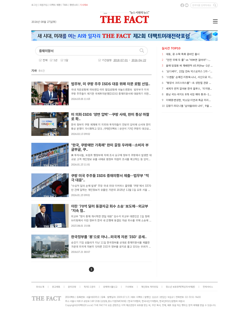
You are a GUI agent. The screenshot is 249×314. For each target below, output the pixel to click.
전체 (45, 60)
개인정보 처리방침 (149, 286)
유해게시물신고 (110, 286)
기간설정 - (116, 60)
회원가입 (43, 5)
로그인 (34, 5)
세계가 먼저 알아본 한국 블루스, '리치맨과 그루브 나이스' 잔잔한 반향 (204, 88)
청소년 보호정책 (173, 286)
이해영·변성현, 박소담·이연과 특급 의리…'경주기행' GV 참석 (199, 100)
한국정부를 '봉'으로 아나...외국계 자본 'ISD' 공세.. (109, 237)
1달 (66, 60)
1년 (55, 60)
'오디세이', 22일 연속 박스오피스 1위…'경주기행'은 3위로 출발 (201, 71)
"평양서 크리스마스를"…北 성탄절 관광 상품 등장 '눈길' (196, 82)
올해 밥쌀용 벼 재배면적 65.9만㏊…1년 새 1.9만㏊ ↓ (196, 65)
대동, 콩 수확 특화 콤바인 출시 (183, 54)
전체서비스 (208, 286)
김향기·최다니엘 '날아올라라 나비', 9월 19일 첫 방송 (195, 105)
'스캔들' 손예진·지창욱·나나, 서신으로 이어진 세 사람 (195, 77)
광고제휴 (56, 286)
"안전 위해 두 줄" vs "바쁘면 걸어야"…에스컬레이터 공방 (197, 60)
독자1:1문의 (89, 286)
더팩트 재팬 (55, 5)
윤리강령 (72, 286)
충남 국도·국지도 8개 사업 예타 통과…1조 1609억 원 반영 (198, 94)
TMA (65, 5)
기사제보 (84, 5)
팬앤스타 (74, 5)
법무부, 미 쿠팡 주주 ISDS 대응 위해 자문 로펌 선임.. (110, 84)
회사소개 (40, 286)
